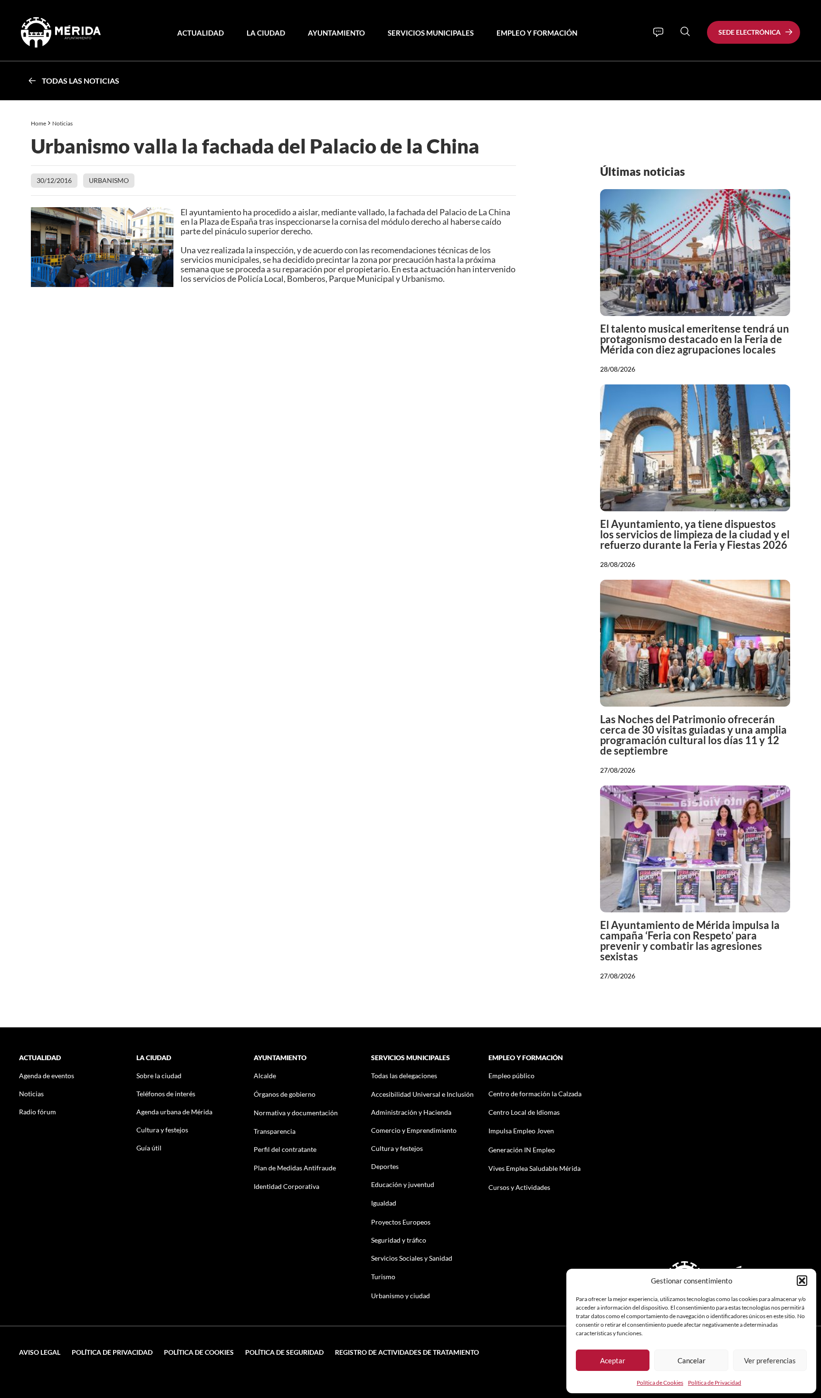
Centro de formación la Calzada (535, 1094)
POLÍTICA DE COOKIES (199, 1352)
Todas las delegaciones (404, 1076)
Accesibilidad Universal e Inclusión (422, 1094)
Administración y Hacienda (411, 1112)
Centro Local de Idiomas (524, 1112)
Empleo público (511, 1076)
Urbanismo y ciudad (400, 1296)
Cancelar (692, 1360)
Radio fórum (37, 1112)
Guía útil (149, 1148)
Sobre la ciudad (158, 1076)
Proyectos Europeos (400, 1222)
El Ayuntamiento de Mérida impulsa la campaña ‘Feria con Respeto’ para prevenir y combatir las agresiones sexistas (690, 941)
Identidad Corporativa (286, 1186)
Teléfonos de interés (165, 1094)
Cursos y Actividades (519, 1187)
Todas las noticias (80, 80)
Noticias (63, 123)
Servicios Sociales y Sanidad (411, 1258)
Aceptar (612, 1360)
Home (38, 123)
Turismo (383, 1277)
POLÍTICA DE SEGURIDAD (284, 1352)
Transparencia (275, 1131)
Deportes (385, 1166)
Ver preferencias (770, 1360)
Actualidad (200, 33)
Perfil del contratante (285, 1149)
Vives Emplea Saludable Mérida (534, 1168)
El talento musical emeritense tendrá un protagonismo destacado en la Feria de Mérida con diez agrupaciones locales (694, 339)
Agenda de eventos (46, 1076)
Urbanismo (109, 180)
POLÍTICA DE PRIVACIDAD (112, 1352)
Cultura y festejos (162, 1130)
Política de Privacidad (714, 1382)
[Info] (658, 32)
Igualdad (383, 1203)
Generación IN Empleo (521, 1150)
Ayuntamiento (336, 33)
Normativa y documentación (296, 1113)
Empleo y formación (536, 33)
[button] (802, 1280)
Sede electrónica (749, 32)
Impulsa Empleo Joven (521, 1131)
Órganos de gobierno (284, 1094)
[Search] (685, 31)
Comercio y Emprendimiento (414, 1130)
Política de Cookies (660, 1382)
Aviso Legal (39, 1352)
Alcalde (265, 1076)
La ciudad (266, 33)
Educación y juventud (402, 1184)
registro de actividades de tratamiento (407, 1352)
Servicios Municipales (431, 33)
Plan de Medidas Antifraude (295, 1168)
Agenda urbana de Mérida (174, 1112)
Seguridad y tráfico (398, 1240)
